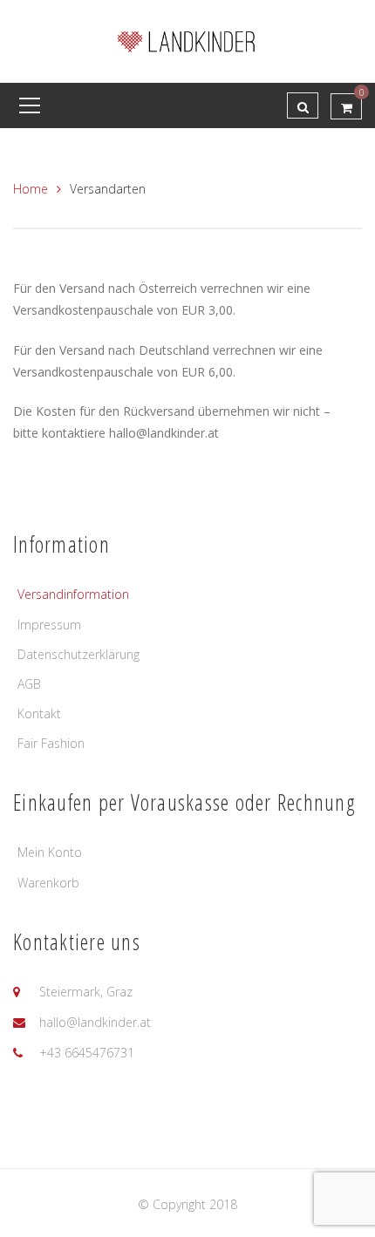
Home (30, 188)
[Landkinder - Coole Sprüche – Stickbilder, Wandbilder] (187, 39)
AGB (29, 684)
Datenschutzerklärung (78, 654)
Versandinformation (73, 594)
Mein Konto (49, 852)
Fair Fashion (51, 743)
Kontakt (39, 713)
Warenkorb (48, 882)
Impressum (49, 624)
